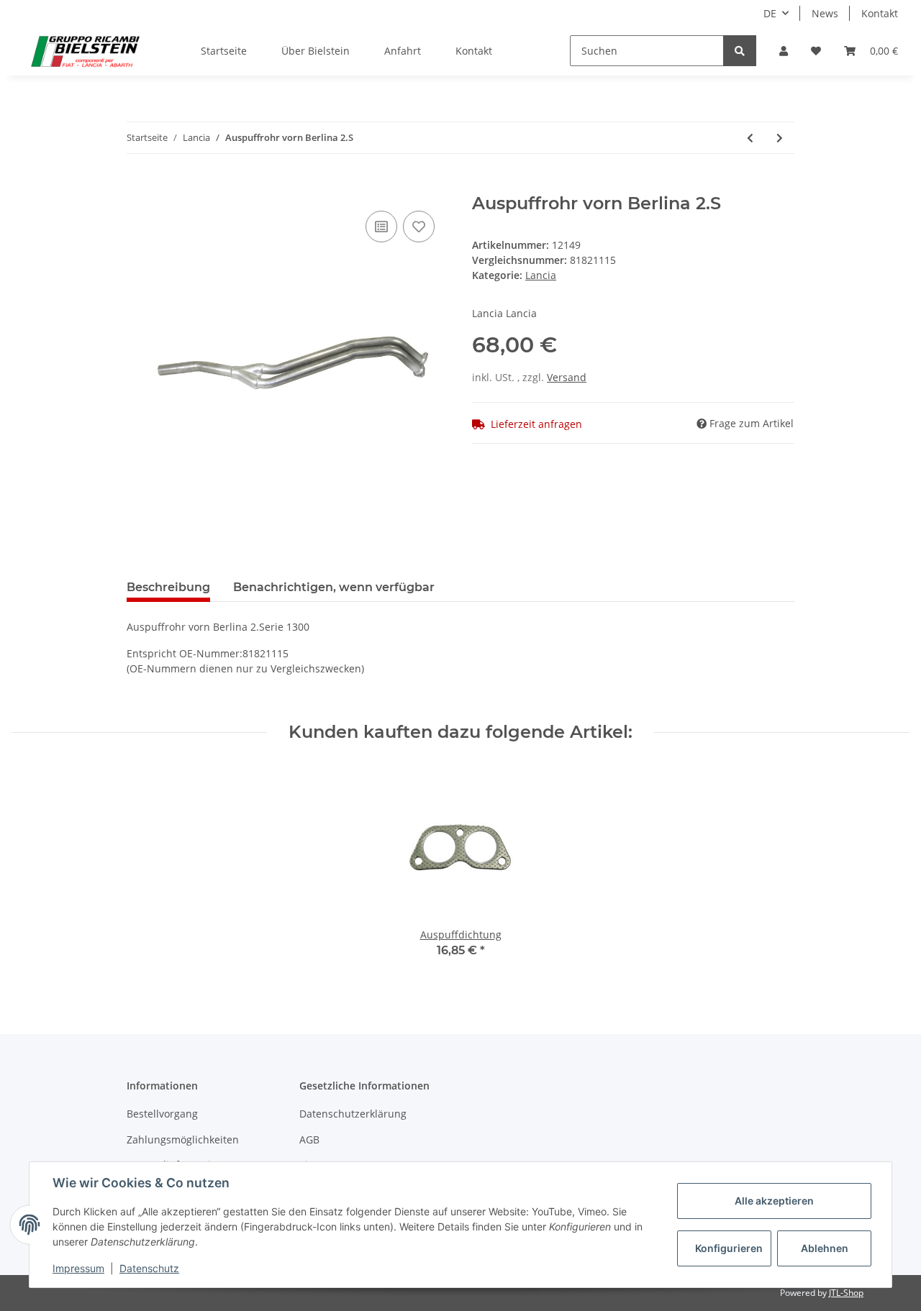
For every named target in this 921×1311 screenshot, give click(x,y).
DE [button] (769, 13)
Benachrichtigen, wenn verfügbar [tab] (334, 587)
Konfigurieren (729, 1248)
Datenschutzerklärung (353, 1113)
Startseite (224, 51)
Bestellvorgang (162, 1113)
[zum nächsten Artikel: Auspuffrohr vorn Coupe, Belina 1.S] (779, 137)
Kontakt (879, 13)
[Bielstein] (89, 51)
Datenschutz (149, 1268)
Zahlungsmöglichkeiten (183, 1139)
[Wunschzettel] (815, 51)
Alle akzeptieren (774, 1200)
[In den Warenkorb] (138, 185)
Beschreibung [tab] (168, 587)
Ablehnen (824, 1248)
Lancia (540, 275)
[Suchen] (739, 50)
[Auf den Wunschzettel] (419, 226)
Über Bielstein (315, 51)
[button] (783, 51)
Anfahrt (402, 51)
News (825, 13)
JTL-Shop (846, 1293)
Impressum (78, 1268)
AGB (309, 1139)
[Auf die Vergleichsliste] (381, 226)
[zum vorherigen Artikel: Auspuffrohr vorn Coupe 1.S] (750, 137)
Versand (566, 377)
